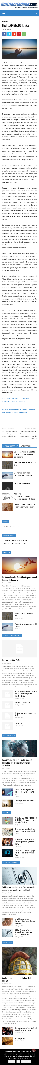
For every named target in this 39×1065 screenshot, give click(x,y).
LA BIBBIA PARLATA (11, 526)
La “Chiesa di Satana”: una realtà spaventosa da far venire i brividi (10, 434)
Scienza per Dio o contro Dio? (24, 800)
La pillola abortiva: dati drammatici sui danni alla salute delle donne (25, 921)
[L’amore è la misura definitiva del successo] (7, 475)
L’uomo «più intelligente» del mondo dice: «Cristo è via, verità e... (25, 791)
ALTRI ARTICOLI (26, 446)
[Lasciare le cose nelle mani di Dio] (7, 465)
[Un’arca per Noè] (7, 1041)
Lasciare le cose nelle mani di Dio (24, 614)
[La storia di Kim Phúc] (19, 648)
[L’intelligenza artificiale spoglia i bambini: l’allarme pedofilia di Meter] (7, 853)
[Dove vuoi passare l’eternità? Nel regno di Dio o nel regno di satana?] (7, 1031)
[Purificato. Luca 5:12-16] (7, 705)
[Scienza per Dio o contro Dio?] (7, 803)
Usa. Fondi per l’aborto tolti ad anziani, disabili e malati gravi (25, 830)
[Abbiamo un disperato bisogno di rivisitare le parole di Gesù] (7, 496)
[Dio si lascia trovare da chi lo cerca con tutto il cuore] (7, 507)
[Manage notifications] (34, 1050)
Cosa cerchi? (19, 723)
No (18, 1061)
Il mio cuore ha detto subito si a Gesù (25, 714)
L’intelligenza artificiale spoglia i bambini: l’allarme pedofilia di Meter (25, 852)
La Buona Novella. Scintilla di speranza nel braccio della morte (24, 454)
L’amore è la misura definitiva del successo (26, 625)
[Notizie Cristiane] (19, 5)
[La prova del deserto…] (7, 486)
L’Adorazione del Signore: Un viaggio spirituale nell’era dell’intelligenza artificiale (17, 762)
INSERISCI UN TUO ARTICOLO (14, 544)
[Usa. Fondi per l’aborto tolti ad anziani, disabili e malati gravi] (7, 832)
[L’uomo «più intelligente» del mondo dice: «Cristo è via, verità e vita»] (7, 792)
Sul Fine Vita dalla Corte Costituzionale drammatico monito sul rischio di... (18, 889)
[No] (36, 1057)
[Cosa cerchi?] (7, 726)
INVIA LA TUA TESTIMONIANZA (15, 540)
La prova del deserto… (23, 483)
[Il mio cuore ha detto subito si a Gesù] (7, 716)
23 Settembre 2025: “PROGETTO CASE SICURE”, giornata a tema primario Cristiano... (26, 820)
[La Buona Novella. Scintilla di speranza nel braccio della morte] (7, 454)
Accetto (12, 1061)
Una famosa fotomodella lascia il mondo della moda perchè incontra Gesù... (26, 693)
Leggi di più (26, 1061)
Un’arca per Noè (20, 1038)
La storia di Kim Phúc (11, 660)
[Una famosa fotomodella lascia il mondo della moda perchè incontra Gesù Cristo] (7, 694)
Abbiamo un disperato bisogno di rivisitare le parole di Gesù (24, 496)
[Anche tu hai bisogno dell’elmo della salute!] (19, 961)
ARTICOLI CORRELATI (10, 446)
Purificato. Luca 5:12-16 (22, 702)
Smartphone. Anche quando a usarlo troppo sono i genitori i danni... (25, 841)
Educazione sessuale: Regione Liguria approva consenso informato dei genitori (28, 435)
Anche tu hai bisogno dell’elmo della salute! (17, 979)
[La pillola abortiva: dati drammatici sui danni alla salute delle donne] (7, 922)
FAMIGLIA (5, 21)
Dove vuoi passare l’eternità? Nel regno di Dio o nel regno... (26, 1029)
